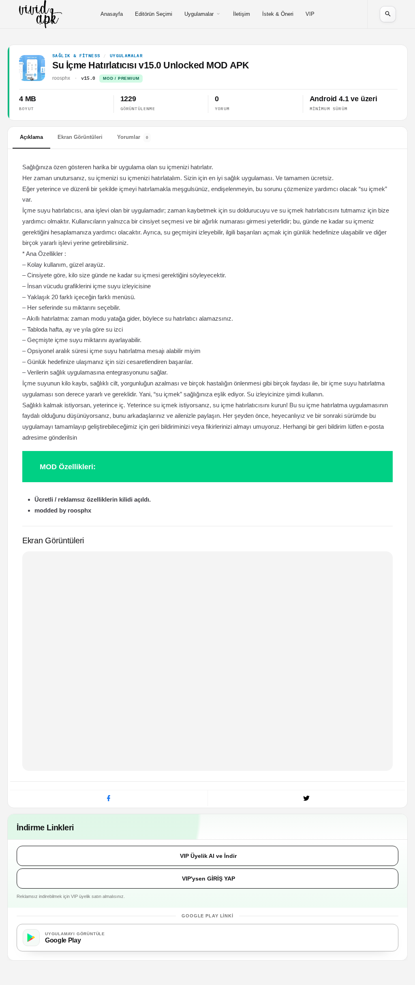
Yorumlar (132, 137)
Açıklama (31, 137)
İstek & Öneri (277, 14)
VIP (310, 14)
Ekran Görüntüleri (80, 137)
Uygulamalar (199, 14)
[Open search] (388, 14)
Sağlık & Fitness (76, 56)
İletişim (241, 14)
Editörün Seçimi (153, 14)
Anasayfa (112, 14)
